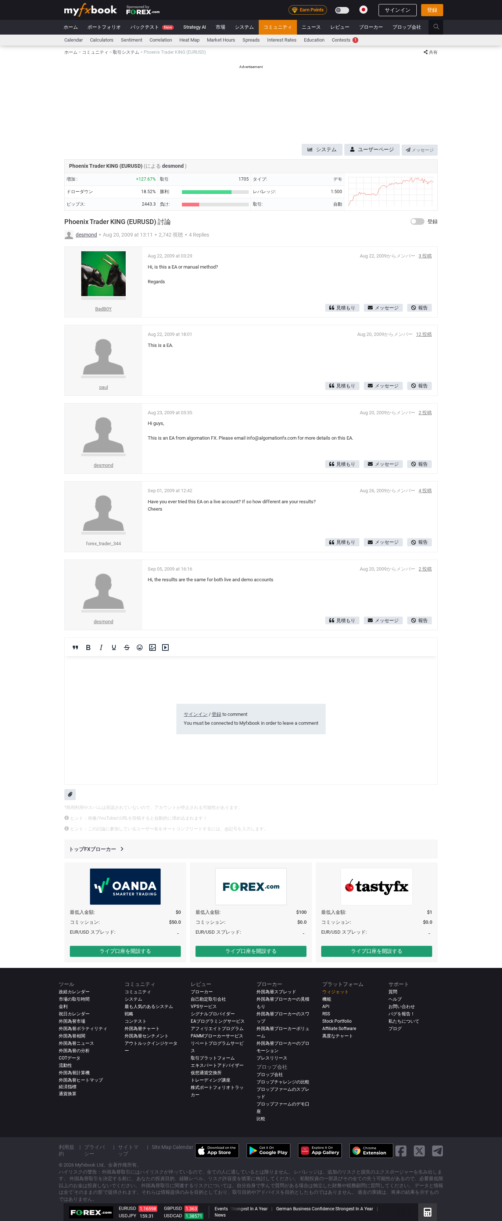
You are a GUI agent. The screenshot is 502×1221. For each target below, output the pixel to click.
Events (221, 1208)
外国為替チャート (142, 1028)
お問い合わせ (401, 1006)
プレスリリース (272, 1058)
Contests (344, 40)
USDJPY (127, 1215)
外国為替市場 (72, 1021)
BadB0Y (103, 309)
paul (103, 387)
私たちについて (403, 1021)
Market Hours (221, 40)
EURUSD (127, 1208)
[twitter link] (419, 1150)
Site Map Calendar (172, 1147)
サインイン (397, 10)
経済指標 (67, 1086)
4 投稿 (425, 490)
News (220, 1215)
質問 (392, 991)
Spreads (251, 40)
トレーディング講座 (210, 1080)
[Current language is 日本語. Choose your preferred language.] (363, 9)
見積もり (345, 307)
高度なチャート (337, 1036)
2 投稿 (425, 412)
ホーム (71, 27)
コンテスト (136, 1021)
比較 (261, 1118)
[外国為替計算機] (427, 1212)
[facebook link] (400, 1150)
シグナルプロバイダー (213, 1013)
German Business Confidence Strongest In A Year (323, 1208)
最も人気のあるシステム (149, 1006)
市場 (220, 27)
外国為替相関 (72, 1036)
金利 (63, 1006)
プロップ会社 (406, 27)
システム (244, 27)
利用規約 (66, 1150)
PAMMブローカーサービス (217, 1036)
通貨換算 (67, 1093)
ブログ (395, 1028)
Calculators (102, 40)
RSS (326, 1013)
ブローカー (371, 27)
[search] (440, 27)
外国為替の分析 (74, 1050)
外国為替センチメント (147, 1036)
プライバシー (94, 1150)
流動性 (65, 1065)
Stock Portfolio (337, 1021)
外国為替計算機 (74, 1072)
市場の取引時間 (74, 999)
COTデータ (69, 1058)
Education (314, 40)
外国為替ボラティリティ (83, 1028)
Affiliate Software (339, 1028)
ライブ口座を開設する (125, 951)
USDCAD (173, 1215)
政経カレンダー (74, 991)
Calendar (73, 40)
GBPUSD (173, 1208)
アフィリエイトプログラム (217, 1028)
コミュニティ (277, 27)
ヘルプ (395, 999)
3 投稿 (425, 256)
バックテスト (151, 27)
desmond (173, 166)
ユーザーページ (376, 149)
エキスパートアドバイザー (217, 1065)
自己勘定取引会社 (208, 999)
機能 (326, 999)
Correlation (161, 40)
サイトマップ (128, 1150)
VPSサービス (204, 1006)
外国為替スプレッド (276, 991)
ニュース (311, 27)
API (325, 1006)
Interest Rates (282, 40)
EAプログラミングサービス (218, 1021)
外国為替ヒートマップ (81, 1080)
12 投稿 (424, 334)
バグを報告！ (401, 1013)
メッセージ (422, 150)
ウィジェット (335, 991)
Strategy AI (194, 27)
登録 (432, 10)
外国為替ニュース (76, 1043)
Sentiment (131, 40)
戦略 (129, 1013)
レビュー (339, 27)
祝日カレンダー (74, 1013)
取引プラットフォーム (213, 1058)
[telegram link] (437, 1150)
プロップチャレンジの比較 (283, 1082)
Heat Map (189, 40)
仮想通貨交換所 (206, 1072)
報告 (423, 307)
